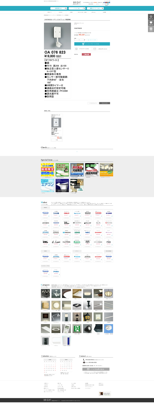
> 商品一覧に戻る (105, 103)
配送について (46, 388)
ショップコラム (87, 388)
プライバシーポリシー (89, 386)
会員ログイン (101, 383)
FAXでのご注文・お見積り (82, 12)
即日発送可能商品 (61, 388)
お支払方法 (46, 386)
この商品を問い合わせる (102, 48)
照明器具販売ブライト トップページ (50, 15)
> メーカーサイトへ (45, 227)
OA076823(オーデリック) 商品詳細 (62, 15)
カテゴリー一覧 (60, 386)
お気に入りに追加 (92, 39)
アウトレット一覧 (61, 391)
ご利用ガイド (49, 12)
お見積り (71, 12)
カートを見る (104, 4)
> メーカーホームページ (93, 103)
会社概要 (104, 12)
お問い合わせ (93, 12)
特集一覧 (59, 383)
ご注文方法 (60, 12)
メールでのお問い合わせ (97, 369)
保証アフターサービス (48, 391)
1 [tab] (77, 151)
